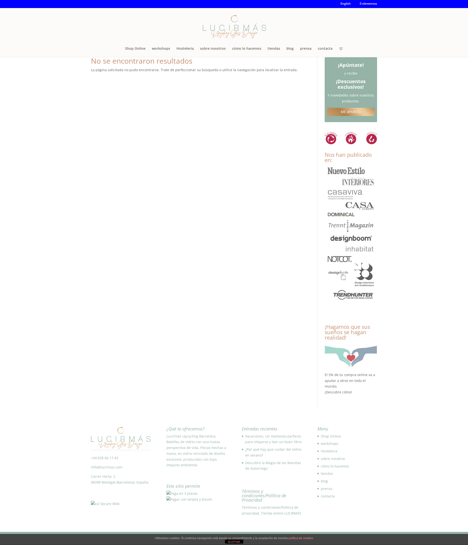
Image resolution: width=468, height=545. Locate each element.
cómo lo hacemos (246, 49)
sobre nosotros (213, 49)
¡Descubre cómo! (338, 392)
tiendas (274, 49)
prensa (306, 49)
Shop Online (135, 49)
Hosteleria (185, 49)
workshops (161, 49)
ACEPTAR (234, 541)
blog (290, 49)
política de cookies (301, 538)
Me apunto (351, 111)
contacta (325, 49)
